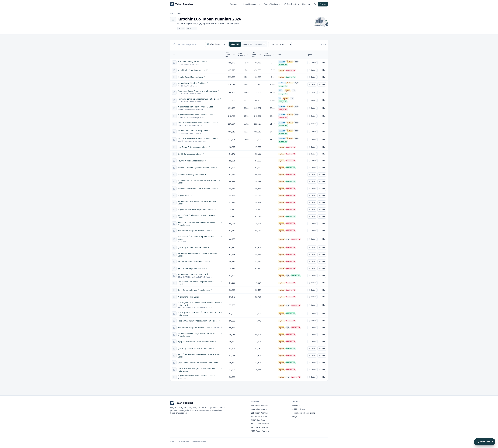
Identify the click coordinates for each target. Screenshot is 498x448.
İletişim (295, 416)
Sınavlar (233, 4)
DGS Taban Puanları (259, 409)
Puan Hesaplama (250, 4)
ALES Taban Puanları (260, 431)
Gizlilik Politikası (298, 409)
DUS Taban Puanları (259, 420)
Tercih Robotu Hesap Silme (303, 413)
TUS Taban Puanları (259, 416)
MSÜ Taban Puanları (260, 423)
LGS (171, 14)
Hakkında (306, 4)
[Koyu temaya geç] (314, 4)
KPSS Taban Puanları (260, 427)
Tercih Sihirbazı (271, 4)
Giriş (324, 4)
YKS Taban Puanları (259, 405)
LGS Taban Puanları (259, 413)
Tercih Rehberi (486, 441)
